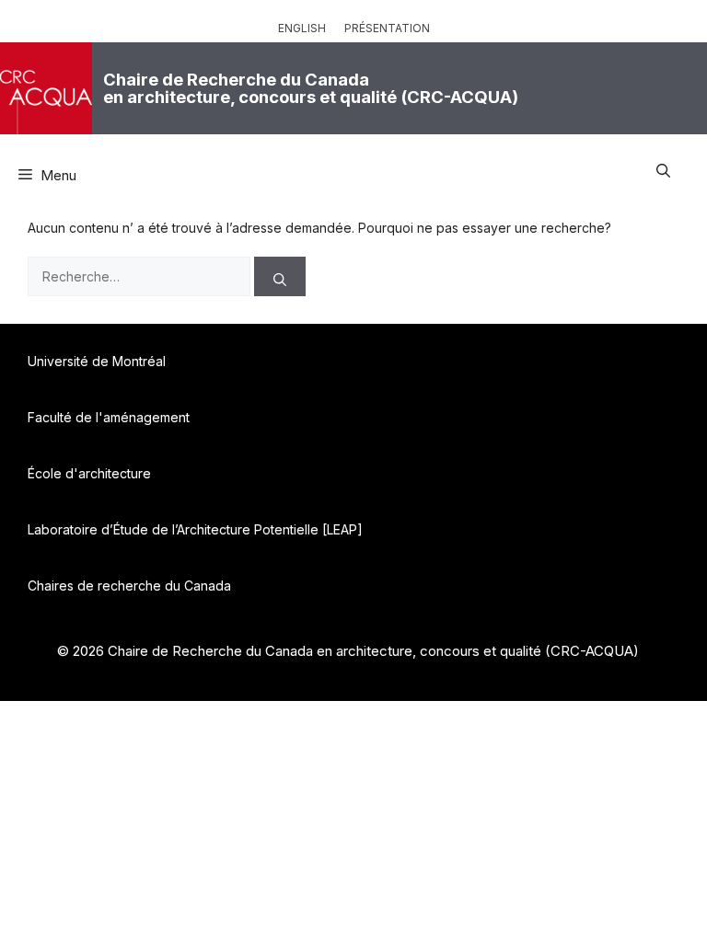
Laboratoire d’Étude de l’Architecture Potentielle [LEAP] (195, 529)
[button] (663, 168)
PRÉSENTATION (387, 28)
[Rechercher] (280, 276)
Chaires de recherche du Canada (129, 585)
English (302, 28)
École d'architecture (89, 473)
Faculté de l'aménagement (109, 417)
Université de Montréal (97, 361)
